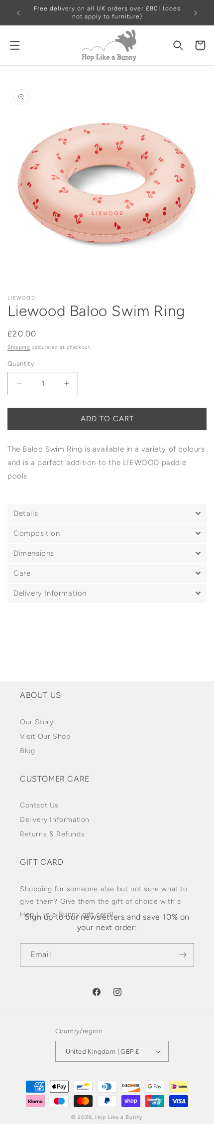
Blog (27, 751)
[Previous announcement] (18, 13)
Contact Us (39, 805)
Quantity (20, 363)
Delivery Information (55, 819)
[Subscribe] (183, 954)
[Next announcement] (196, 13)
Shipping (18, 347)
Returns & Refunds (52, 834)
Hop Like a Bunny (119, 1117)
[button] (15, 45)
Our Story (36, 722)
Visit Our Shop (45, 736)
